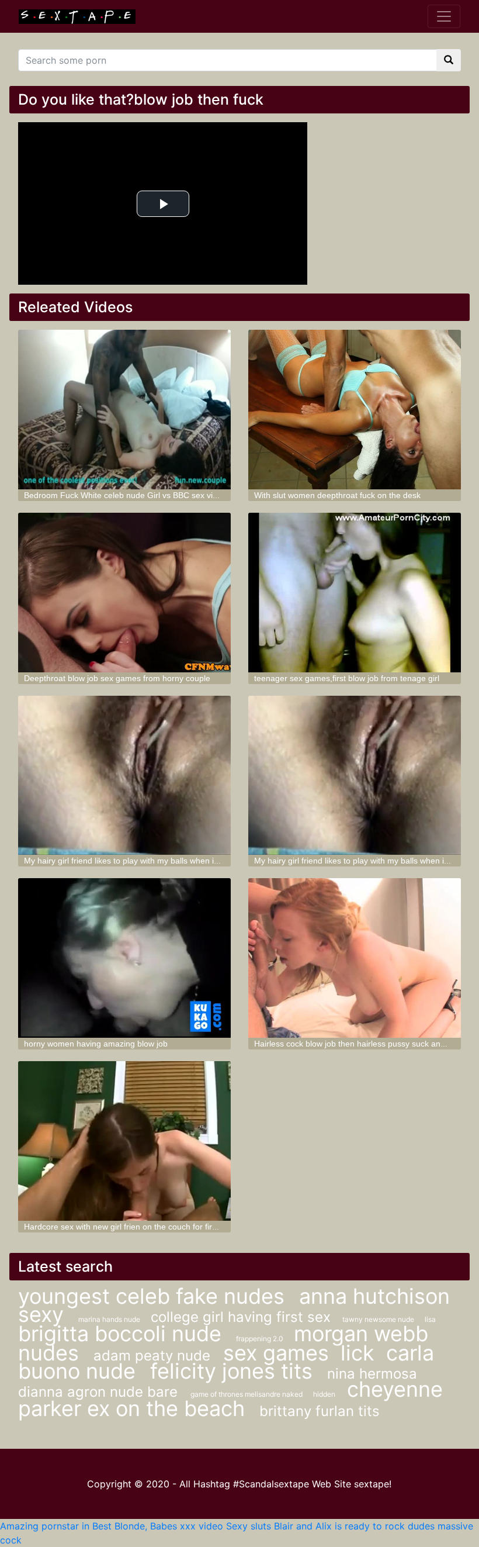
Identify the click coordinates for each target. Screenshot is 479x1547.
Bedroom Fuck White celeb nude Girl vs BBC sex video (125, 495)
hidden (324, 1394)
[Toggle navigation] (444, 16)
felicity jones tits (234, 1371)
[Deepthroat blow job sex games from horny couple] (124, 592)
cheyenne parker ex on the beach (230, 1398)
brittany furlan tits (319, 1411)
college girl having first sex (241, 1316)
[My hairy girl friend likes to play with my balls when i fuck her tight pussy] (124, 775)
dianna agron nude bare (100, 1391)
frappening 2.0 (260, 1338)
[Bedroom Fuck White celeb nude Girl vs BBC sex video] (124, 409)
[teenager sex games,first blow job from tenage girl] (354, 592)
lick (357, 1353)
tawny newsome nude (379, 1319)
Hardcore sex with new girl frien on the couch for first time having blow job (160, 1226)
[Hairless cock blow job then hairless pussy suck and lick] (354, 958)
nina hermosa (372, 1373)
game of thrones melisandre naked (247, 1394)
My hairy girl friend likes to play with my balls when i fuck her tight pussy (156, 860)
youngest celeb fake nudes (154, 1296)
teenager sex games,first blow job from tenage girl (346, 678)
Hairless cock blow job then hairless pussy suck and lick (356, 1043)
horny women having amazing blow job (96, 1043)
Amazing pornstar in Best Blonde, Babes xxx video (111, 1526)
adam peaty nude (153, 1355)
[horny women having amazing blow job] (124, 958)
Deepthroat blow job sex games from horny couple (117, 678)
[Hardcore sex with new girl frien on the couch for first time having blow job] (124, 1141)
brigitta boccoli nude (122, 1333)
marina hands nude (110, 1319)
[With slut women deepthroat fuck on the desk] (354, 409)
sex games (276, 1353)
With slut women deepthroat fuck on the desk (337, 495)
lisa (430, 1319)
